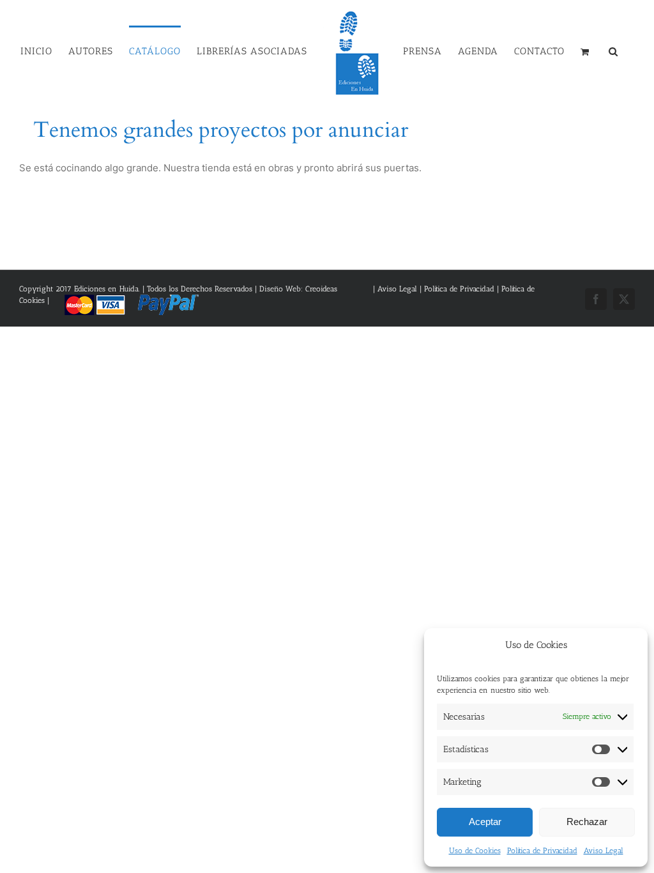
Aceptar (485, 821)
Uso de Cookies (475, 850)
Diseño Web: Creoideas (298, 288)
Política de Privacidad (542, 850)
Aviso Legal (603, 850)
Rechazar (587, 821)
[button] (613, 50)
